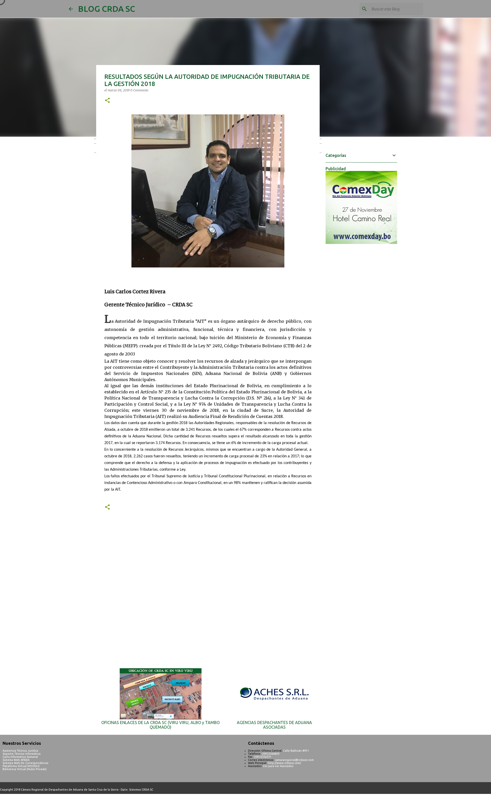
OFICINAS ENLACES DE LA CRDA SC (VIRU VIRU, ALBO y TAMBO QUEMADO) (160, 724)
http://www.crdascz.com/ (284, 762)
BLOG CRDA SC (106, 8)
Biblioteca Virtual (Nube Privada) (25, 769)
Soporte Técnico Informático (22, 753)
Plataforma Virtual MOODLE (21, 766)
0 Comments (139, 90)
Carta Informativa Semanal (20, 756)
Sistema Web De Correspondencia (25, 762)
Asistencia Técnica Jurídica (20, 750)
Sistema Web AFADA (16, 759)
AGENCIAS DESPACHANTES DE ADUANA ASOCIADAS (274, 724)
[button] (107, 100)
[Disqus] (207, 593)
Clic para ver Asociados (278, 766)
